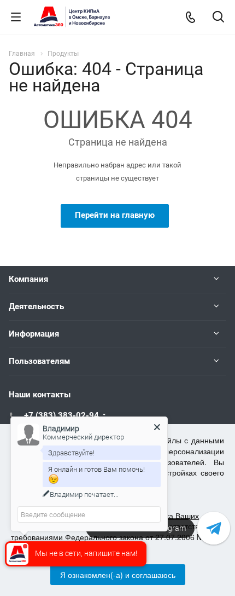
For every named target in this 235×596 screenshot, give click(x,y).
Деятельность (36, 306)
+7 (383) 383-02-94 (61, 415)
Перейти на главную (115, 215)
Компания (28, 279)
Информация (34, 334)
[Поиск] (218, 18)
